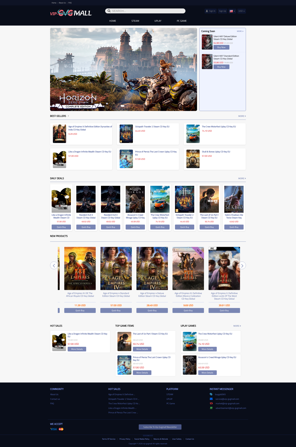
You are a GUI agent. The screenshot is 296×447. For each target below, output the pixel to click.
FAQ (70, 2)
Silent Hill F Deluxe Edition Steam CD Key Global (225, 38)
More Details (77, 349)
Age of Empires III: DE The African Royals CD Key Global (76, 294)
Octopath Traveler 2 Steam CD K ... (123, 399)
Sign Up (222, 10)
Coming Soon (208, 31)
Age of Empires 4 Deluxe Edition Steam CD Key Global (148, 294)
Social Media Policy (142, 438)
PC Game (182, 21)
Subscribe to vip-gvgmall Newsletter (160, 427)
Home (54, 2)
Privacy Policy (125, 438)
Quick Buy (61, 227)
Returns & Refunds (161, 438)
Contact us (55, 399)
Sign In (212, 10)
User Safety (177, 438)
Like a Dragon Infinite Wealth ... (122, 408)
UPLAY (157, 21)
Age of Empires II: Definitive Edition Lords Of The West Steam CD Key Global (220, 295)
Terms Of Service (109, 438)
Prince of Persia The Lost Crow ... (123, 412)
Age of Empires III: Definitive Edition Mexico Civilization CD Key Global (184, 295)
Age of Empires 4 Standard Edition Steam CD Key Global (112, 294)
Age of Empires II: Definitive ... (121, 394)
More (239, 31)
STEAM (135, 21)
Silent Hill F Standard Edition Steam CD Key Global (226, 57)
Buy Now (221, 47)
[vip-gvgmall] (71, 11)
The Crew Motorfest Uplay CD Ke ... (124, 403)
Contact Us (190, 438)
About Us (62, 2)
